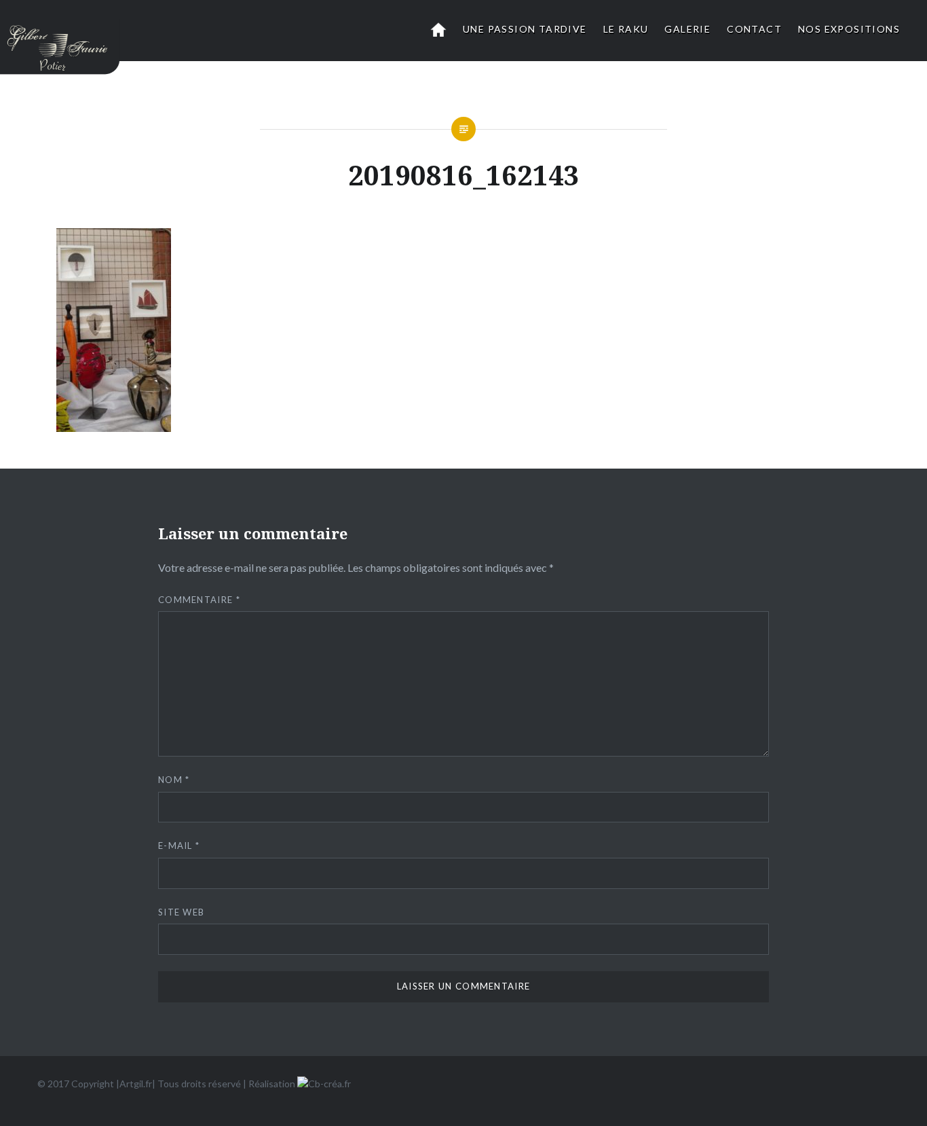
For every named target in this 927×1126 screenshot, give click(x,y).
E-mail (179, 845)
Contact (754, 29)
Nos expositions (849, 29)
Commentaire (199, 599)
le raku (626, 29)
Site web (181, 912)
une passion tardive (525, 29)
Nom (174, 779)
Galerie (687, 29)
